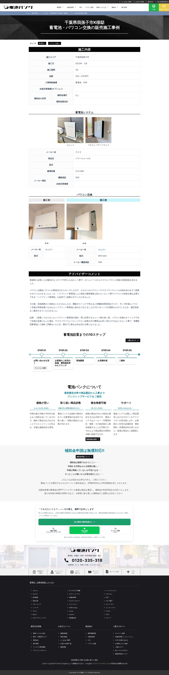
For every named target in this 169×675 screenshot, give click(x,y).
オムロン (102, 249)
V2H (80, 7)
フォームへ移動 (40, 368)
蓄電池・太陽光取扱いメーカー (42, 582)
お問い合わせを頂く (41, 361)
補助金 (114, 7)
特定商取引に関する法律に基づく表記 (84, 660)
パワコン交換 (89, 7)
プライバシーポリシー (100, 663)
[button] (30, 354)
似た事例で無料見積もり (83, 522)
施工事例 (124, 7)
